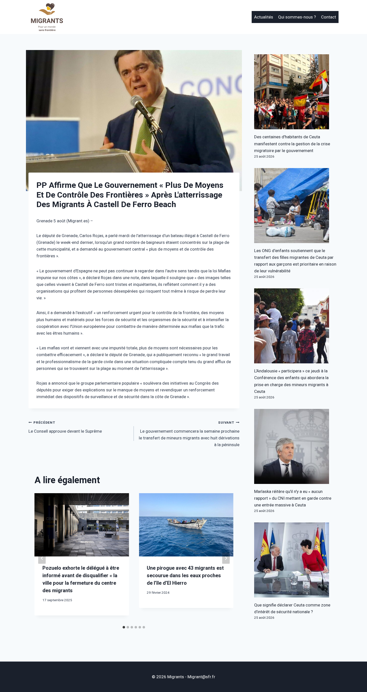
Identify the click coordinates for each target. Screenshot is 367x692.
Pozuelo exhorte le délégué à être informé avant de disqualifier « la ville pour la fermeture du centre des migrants (80, 579)
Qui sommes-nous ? (297, 17)
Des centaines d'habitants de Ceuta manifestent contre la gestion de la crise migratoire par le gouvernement (292, 144)
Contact (328, 17)
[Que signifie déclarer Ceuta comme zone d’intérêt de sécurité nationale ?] (296, 559)
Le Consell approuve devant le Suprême (65, 427)
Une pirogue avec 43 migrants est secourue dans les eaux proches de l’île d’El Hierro (185, 575)
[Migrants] (47, 17)
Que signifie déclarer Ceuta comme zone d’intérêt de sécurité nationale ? (292, 608)
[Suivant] (226, 558)
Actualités (263, 17)
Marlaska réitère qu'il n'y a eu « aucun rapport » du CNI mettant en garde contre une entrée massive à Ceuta (292, 498)
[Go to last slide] (42, 558)
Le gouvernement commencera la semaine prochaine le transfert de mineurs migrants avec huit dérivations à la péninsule (189, 434)
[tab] (124, 627)
